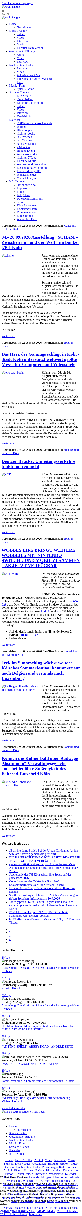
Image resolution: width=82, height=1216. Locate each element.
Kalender (14, 119)
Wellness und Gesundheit (32, 164)
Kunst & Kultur (26, 161)
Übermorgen (24, 130)
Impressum (23, 188)
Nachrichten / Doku (21, 65)
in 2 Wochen (24, 137)
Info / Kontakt (17, 181)
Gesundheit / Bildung (22, 51)
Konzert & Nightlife (29, 171)
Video (20, 37)
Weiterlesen (8, 336)
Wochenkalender (27, 154)
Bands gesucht (25, 215)
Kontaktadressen (27, 208)
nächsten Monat (26, 143)
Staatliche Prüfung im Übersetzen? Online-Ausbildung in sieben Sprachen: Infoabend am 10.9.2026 (43, 896)
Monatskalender (26, 174)
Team (20, 202)
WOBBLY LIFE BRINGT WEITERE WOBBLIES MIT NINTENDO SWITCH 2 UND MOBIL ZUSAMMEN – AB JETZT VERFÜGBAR (41, 558)
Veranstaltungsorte (28, 178)
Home (13, 23)
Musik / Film (17, 85)
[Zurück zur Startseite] (11, 6)
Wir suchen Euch (27, 219)
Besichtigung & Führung (32, 167)
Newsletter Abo (26, 184)
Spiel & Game (25, 89)
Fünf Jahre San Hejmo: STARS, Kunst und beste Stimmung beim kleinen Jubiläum (38, 914)
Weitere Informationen (13, 1214)
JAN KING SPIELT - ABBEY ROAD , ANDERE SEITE (37, 1046)
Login (20, 191)
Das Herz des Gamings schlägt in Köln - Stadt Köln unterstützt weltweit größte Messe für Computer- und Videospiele (40, 359)
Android (45, 611)
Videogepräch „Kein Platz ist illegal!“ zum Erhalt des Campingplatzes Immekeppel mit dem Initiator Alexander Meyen (43, 905)
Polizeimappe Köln (28, 75)
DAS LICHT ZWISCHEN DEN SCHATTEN (30, 1063)
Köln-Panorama (26, 205)
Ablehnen (21, 1210)
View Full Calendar (13, 1108)
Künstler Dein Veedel (30, 47)
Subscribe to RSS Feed (31, 1111)
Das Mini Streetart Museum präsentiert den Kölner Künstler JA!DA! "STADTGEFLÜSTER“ (37, 1027)
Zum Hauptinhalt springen (17, 3)
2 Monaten (23, 147)
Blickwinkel (24, 95)
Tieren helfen (25, 99)
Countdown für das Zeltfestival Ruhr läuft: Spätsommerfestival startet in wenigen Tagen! (36, 883)
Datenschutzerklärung (30, 198)
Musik (20, 44)
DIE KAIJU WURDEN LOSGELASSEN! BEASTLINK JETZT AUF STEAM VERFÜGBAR (44, 859)
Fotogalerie (23, 195)
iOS (59, 611)
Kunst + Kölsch (11, 988)
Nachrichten (24, 27)
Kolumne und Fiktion (30, 102)
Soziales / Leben (19, 92)
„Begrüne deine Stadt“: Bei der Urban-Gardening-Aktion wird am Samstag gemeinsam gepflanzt (43, 852)
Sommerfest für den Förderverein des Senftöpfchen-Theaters (38, 1080)
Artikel (21, 34)
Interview (22, 41)
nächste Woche (26, 133)
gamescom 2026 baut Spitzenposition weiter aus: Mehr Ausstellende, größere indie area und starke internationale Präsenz (43, 868)
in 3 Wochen (24, 140)
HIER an (28, 635)
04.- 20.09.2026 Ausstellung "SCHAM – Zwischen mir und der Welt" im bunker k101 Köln (40, 242)
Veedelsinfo (24, 116)
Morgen (21, 126)
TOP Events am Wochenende (34, 123)
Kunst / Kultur (18, 30)
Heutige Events (26, 150)
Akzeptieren (7, 1210)
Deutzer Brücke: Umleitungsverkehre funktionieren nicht (38, 464)
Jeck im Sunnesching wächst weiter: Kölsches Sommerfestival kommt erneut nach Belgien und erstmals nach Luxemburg (41, 670)
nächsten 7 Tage (26, 157)
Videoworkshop (26, 212)
